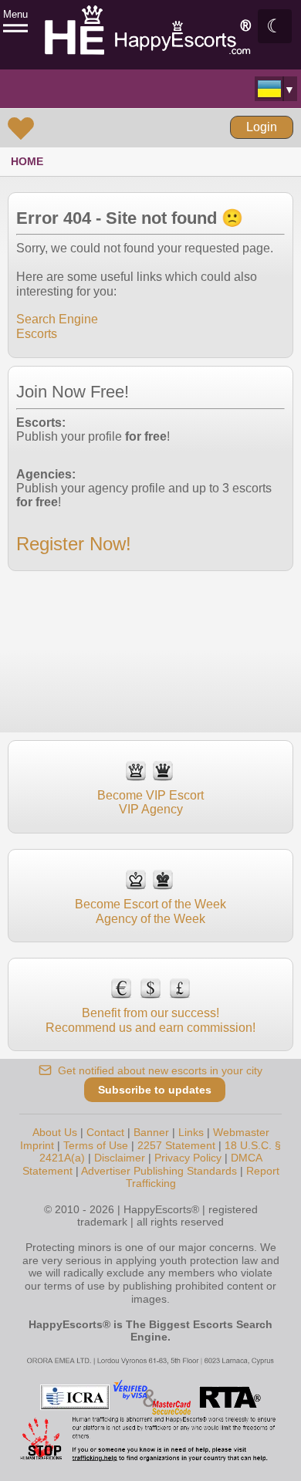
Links (191, 1132)
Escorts (36, 333)
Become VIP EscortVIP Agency (150, 802)
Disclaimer (119, 1157)
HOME (27, 161)
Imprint (37, 1145)
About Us (54, 1132)
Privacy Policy (188, 1157)
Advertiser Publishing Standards (159, 1171)
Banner (151, 1132)
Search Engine (57, 319)
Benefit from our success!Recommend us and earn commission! (150, 1019)
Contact (105, 1132)
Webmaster (241, 1132)
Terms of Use (95, 1145)
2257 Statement (176, 1145)
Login (261, 127)
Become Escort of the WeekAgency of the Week (150, 911)
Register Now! (73, 543)
